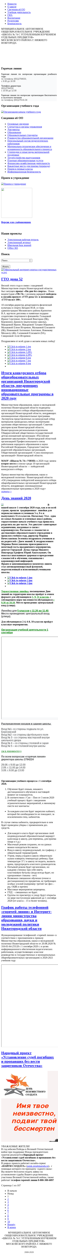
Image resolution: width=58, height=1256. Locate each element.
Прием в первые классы (20, 169)
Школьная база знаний (19, 245)
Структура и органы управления (24, 126)
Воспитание (13, 18)
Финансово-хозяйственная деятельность (28, 163)
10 (8, 1221)
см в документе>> (11, 751)
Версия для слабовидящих (16, 222)
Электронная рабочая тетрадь (23, 239)
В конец (11, 1227)
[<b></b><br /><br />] (19, 346)
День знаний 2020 (16, 498)
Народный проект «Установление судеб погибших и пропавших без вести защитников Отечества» (27, 1059)
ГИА (10, 15)
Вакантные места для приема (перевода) (28, 166)
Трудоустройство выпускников (23, 157)
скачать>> (6, 491)
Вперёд (11, 1224)
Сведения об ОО (16, 9)
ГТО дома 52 (12, 279)
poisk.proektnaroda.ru (37, 1166)
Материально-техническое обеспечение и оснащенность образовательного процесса (29, 148)
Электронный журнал (19, 242)
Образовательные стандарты (22, 135)
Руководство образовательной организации (30, 138)
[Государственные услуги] (29, 272)
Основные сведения (18, 124)
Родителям (13, 20)
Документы (13, 129)
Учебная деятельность (19, 12)
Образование (14, 132)
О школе (11, 6)
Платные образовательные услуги (25, 160)
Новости (12, 4)
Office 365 (12, 248)
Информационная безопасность (24, 171)
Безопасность (14, 23)
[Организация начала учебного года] (21, 112)
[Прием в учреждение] (13, 184)
